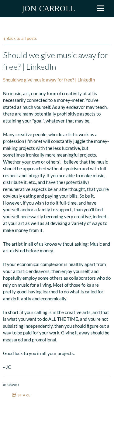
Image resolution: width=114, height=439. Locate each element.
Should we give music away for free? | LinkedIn (49, 79)
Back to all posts (21, 38)
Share (24, 395)
